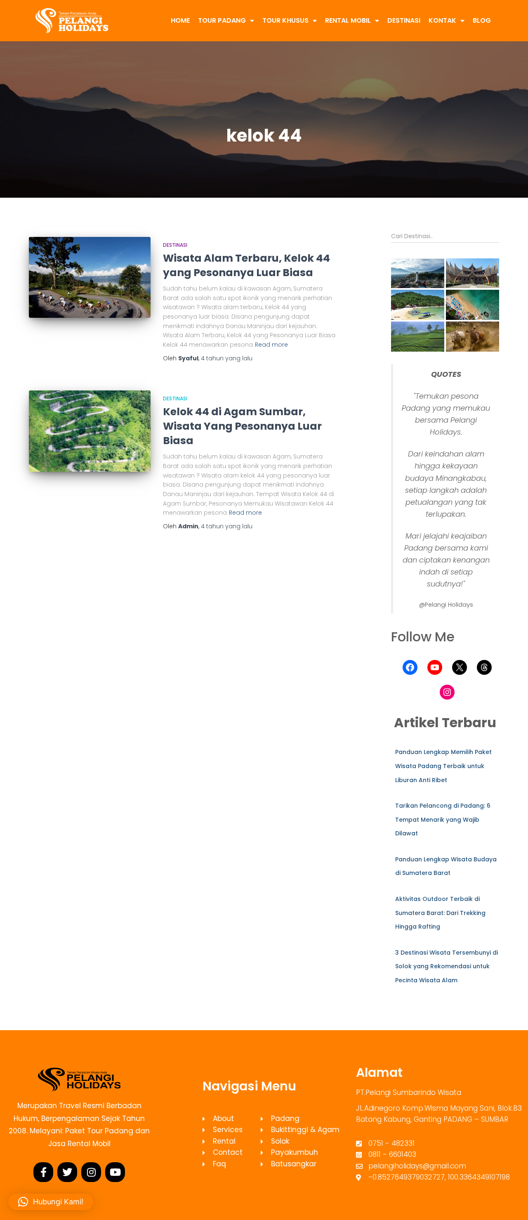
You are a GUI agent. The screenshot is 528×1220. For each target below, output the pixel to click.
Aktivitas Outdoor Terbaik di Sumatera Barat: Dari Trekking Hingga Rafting (440, 913)
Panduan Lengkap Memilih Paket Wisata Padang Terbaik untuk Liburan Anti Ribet (443, 766)
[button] (417, 273)
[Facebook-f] (43, 1172)
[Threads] (484, 667)
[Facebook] (410, 667)
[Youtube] (115, 1172)
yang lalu (226, 358)
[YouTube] (434, 667)
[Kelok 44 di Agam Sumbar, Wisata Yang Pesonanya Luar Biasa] (90, 431)
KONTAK (442, 20)
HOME (180, 20)
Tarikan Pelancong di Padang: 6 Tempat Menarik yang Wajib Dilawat (442, 819)
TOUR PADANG (222, 20)
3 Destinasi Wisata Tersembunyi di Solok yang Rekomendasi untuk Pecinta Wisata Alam (446, 966)
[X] (459, 667)
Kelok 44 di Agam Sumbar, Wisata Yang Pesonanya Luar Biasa (242, 426)
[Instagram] (447, 692)
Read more (271, 344)
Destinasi (175, 244)
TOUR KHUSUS (285, 20)
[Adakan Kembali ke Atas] (511, 1203)
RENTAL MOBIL (348, 20)
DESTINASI (403, 20)
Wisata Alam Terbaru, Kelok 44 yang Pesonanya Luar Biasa (246, 265)
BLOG (482, 20)
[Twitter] (67, 1172)
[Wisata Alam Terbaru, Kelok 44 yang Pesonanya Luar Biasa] (90, 277)
